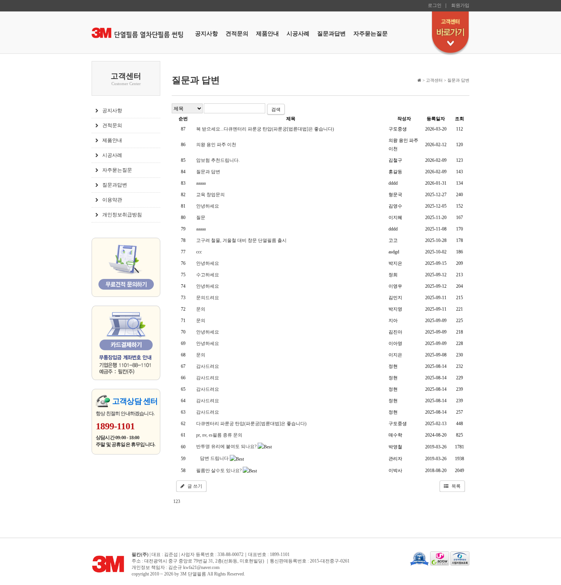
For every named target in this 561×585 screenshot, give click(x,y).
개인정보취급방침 (122, 215)
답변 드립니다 (214, 458)
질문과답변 (331, 34)
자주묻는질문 (370, 34)
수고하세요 (207, 274)
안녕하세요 (207, 206)
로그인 (435, 5)
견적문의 (237, 34)
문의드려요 (207, 297)
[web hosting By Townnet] (419, 558)
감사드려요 (207, 366)
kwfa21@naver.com (201, 567)
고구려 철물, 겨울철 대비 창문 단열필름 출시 (241, 240)
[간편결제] (126, 343)
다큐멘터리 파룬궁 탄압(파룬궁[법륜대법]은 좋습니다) (251, 423)
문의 (200, 309)
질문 (200, 217)
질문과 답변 (208, 171)
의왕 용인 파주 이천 (216, 144)
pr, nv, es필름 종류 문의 (219, 435)
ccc (199, 252)
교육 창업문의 (210, 194)
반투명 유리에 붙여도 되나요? (226, 446)
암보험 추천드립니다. (218, 160)
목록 (456, 486)
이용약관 (112, 200)
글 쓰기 (194, 486)
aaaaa (201, 183)
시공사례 (298, 34)
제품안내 (267, 34)
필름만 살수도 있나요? (219, 470)
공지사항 (206, 34)
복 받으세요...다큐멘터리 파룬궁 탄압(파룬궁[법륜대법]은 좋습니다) (265, 129)
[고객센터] (450, 33)
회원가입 (460, 5)
